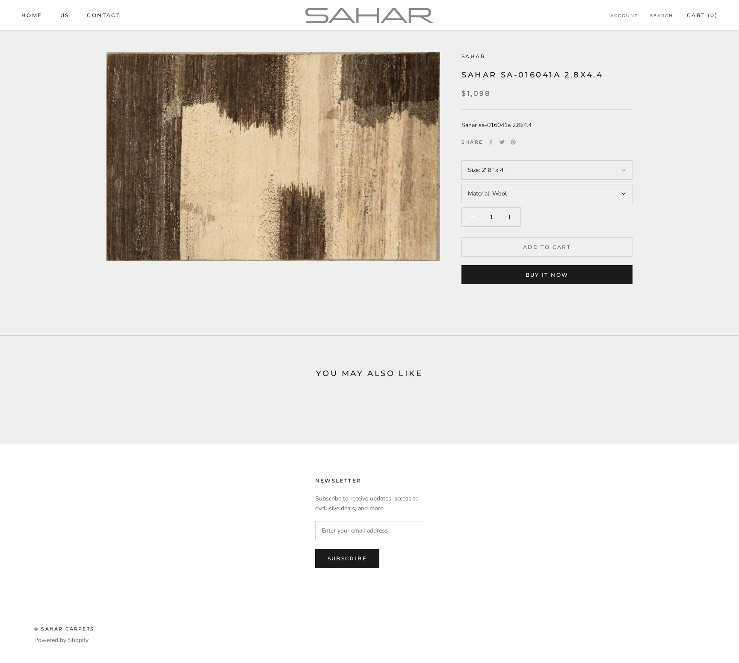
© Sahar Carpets (64, 629)
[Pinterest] (513, 142)
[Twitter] (502, 142)
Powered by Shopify (61, 640)
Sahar (473, 56)
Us (64, 15)
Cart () (702, 15)
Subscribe (347, 558)
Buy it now (547, 275)
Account (624, 15)
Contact (103, 15)
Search (661, 15)
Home (31, 15)
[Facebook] (491, 142)
